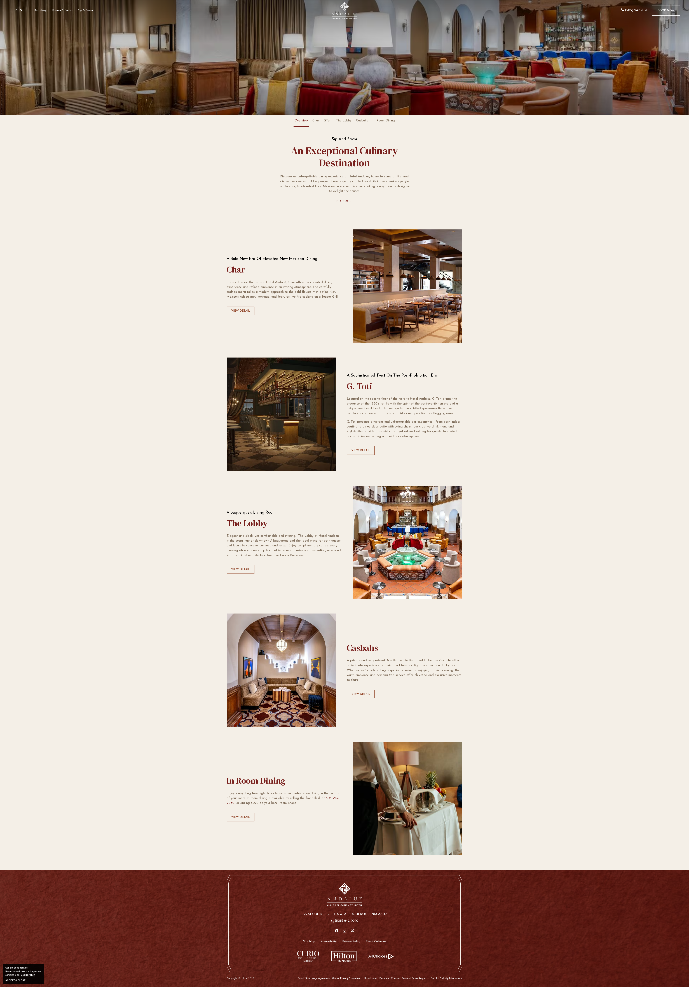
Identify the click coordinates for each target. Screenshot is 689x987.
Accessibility (329, 941)
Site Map (309, 941)
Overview (301, 120)
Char (315, 120)
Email (300, 978)
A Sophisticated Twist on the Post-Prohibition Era (392, 375)
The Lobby (343, 120)
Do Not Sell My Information (446, 978)
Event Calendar (376, 941)
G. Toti (359, 386)
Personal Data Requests (415, 978)
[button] (17, 10)
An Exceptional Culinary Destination (344, 157)
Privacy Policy (351, 941)
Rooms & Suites (62, 10)
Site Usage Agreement (317, 978)
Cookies (395, 978)
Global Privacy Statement (346, 978)
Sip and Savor (344, 139)
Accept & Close (15, 980)
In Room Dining (383, 120)
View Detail (240, 312)
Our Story (40, 10)
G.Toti (328, 120)
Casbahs (362, 120)
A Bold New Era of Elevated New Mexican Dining (272, 259)
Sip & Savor (85, 10)
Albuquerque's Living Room (251, 512)
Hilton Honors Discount (376, 978)
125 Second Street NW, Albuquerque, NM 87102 (344, 914)
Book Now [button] (666, 12)
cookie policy (28, 975)
